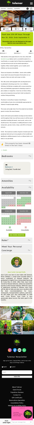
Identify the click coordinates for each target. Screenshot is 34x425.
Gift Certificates (17, 398)
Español (13, 367)
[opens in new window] (10, 351)
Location (29, 29)
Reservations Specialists (17, 400)
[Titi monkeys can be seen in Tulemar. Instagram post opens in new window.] (17, 313)
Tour (18, 29)
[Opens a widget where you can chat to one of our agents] (22, 415)
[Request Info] (27, 8)
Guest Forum (17, 390)
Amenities (10, 8)
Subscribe (17, 377)
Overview (3, 8)
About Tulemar (17, 387)
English (5, 367)
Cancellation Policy (17, 403)
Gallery (7, 29)
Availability (17, 8)
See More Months (17, 235)
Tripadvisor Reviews (17, 392)
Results (5, 150)
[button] (31, 3)
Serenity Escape (5, 59)
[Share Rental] (31, 8)
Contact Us (17, 395)
